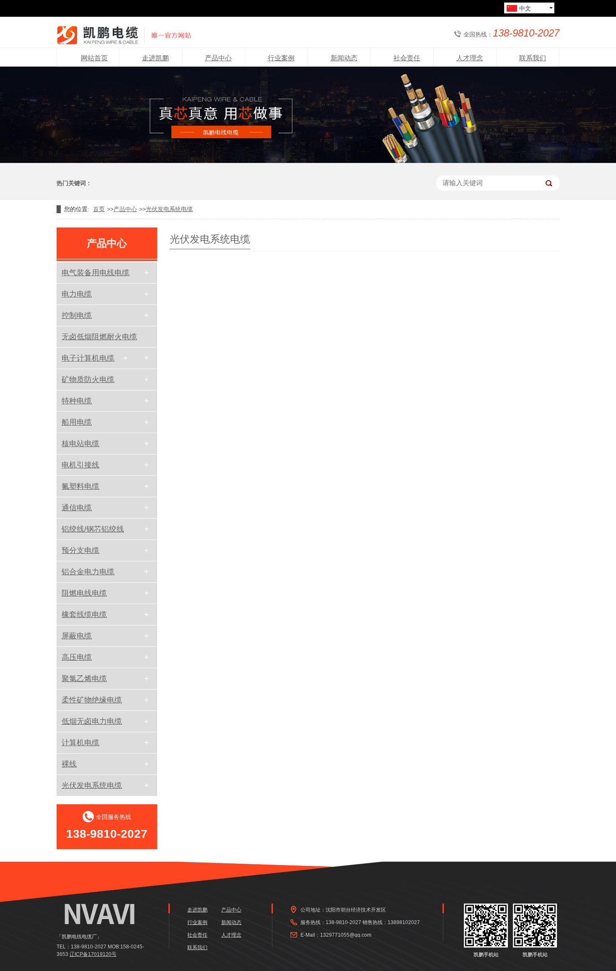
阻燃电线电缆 (84, 593)
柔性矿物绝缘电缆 (92, 700)
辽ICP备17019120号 (93, 954)
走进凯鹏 (197, 910)
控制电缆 (77, 315)
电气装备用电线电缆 (95, 273)
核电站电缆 (80, 443)
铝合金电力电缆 (88, 572)
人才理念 (231, 935)
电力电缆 (77, 294)
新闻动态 (231, 922)
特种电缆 (77, 401)
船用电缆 (77, 422)
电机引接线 (80, 465)
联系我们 (197, 947)
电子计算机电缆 (88, 358)
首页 (99, 209)
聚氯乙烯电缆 (84, 678)
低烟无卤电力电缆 (92, 721)
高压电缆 (77, 657)
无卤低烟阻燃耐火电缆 (99, 337)
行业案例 (197, 922)
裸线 (69, 764)
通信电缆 (77, 508)
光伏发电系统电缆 (169, 209)
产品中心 (125, 209)
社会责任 (197, 935)
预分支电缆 (80, 550)
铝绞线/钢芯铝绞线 (93, 529)
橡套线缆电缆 (84, 614)
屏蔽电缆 (77, 636)
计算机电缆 (80, 743)
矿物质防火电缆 (88, 379)
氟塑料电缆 (80, 486)
